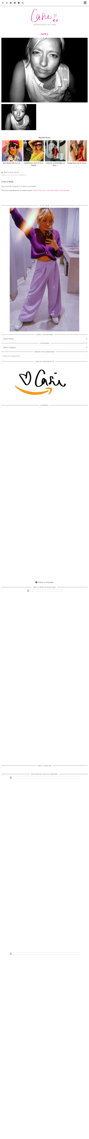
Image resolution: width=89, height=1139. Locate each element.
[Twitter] (3, 3)
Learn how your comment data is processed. (51, 190)
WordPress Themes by (75, 1136)
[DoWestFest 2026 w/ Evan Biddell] (33, 150)
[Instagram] (7, 3)
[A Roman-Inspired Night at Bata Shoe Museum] (55, 150)
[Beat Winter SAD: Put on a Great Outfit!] (12, 150)
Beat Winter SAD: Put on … (12, 163)
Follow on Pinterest (45, 582)
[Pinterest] (11, 3)
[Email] (19, 3)
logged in (16, 186)
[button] (86, 3)
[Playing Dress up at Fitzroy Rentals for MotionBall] (77, 150)
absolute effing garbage (14, 173)
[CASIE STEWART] (44, 12)
